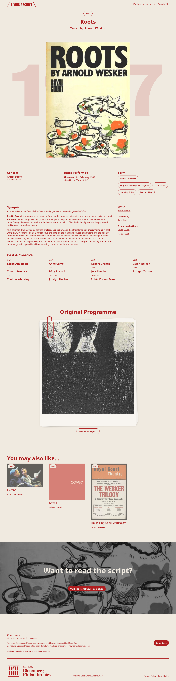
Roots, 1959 (123, 229)
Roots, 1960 (123, 234)
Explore (137, 4)
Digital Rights (163, 676)
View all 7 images (87, 431)
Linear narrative (128, 178)
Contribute (161, 642)
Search (161, 4)
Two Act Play (146, 192)
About (149, 4)
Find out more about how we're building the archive (28, 651)
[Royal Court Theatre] (13, 671)
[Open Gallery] (88, 373)
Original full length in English (134, 185)
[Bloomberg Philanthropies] (37, 672)
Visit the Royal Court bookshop (86, 588)
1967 (88, 13)
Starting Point (127, 192)
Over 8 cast (160, 185)
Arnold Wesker (95, 28)
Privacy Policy (150, 676)
